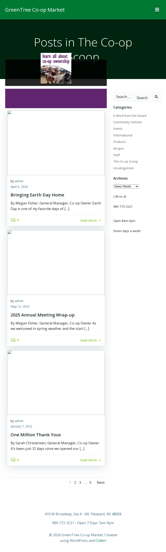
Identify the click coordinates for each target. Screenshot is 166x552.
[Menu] (157, 9)
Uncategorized (123, 168)
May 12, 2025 (20, 306)
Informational (122, 135)
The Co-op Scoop (125, 161)
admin (19, 181)
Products (119, 142)
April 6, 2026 (19, 187)
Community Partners (127, 122)
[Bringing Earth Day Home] (56, 142)
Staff (116, 155)
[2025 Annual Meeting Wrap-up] (56, 262)
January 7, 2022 (21, 426)
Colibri (101, 540)
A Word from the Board (129, 116)
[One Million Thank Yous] (56, 382)
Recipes (118, 148)
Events (118, 129)
